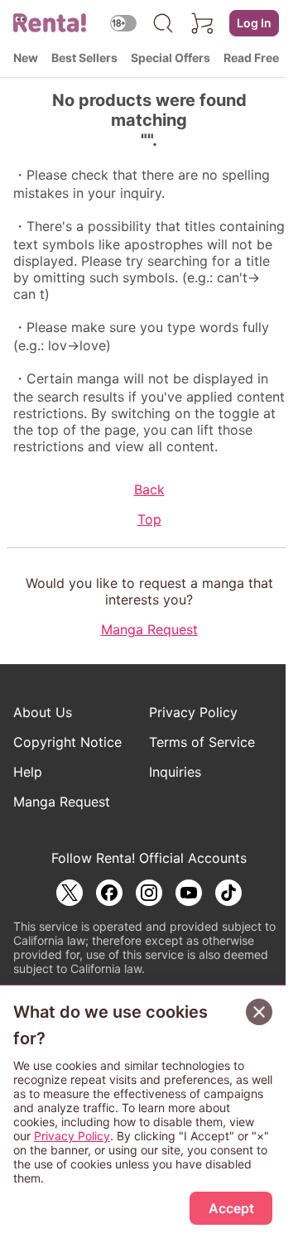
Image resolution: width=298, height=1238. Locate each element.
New (25, 58)
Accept (231, 1208)
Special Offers (170, 58)
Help (27, 772)
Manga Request (149, 629)
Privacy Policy (193, 712)
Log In (254, 23)
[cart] (203, 23)
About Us (42, 712)
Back (149, 489)
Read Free (251, 58)
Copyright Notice (67, 742)
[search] (163, 23)
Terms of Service (202, 742)
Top (149, 519)
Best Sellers (84, 58)
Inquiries (175, 772)
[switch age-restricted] (123, 23)
